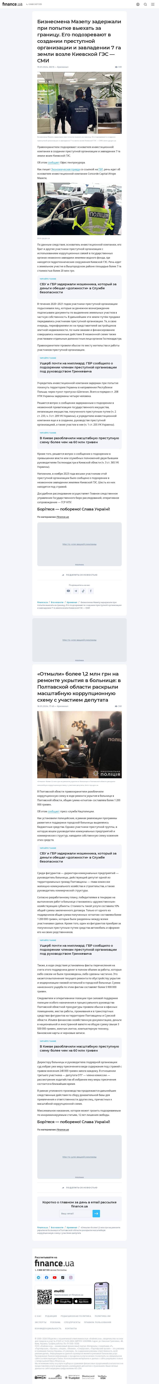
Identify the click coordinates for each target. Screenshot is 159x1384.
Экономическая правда (65, 169)
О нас (38, 1316)
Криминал (62, 67)
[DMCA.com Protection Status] (40, 1380)
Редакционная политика (76, 1316)
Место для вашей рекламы (79, 544)
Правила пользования (97, 1322)
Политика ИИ (103, 1316)
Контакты (71, 1329)
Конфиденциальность (48, 1329)
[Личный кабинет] (138, 4)
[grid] (79, 928)
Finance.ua (63, 517)
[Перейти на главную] (12, 4)
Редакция (51, 1316)
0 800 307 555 (35, 4)
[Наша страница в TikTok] (62, 1277)
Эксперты (41, 1322)
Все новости (57, 602)
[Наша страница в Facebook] (46, 1277)
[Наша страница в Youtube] (54, 1277)
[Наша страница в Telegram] (38, 1277)
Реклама (55, 1322)
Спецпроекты (72, 1322)
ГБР (100, 169)
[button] (96, 1213)
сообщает (54, 162)
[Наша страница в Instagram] (71, 1277)
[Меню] (153, 4)
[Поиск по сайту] (145, 4)
